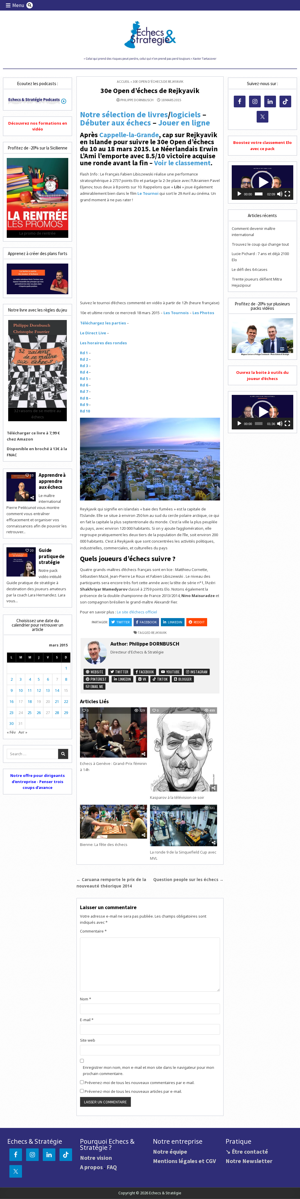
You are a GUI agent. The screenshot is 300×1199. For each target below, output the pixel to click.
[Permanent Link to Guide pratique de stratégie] (21, 562)
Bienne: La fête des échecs (103, 844)
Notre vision (96, 1157)
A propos (91, 1167)
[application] (262, 182)
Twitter (122, 622)
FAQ (112, 1167)
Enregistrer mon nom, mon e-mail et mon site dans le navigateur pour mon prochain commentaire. (148, 1070)
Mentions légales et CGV (184, 1160)
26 (39, 712)
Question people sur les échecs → (188, 879)
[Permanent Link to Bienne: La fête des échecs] (113, 822)
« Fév (11, 732)
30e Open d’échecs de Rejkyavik (150, 90)
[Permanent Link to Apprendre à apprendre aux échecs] (21, 486)
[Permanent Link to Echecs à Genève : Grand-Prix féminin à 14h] (113, 732)
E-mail (86, 1019)
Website (96, 671)
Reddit (199, 622)
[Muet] (280, 194)
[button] (262, 182)
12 (39, 690)
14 (57, 690)
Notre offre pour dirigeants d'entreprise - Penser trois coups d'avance (37, 781)
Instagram (198, 671)
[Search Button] (29, 5)
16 (11, 701)
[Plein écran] (287, 194)
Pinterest (98, 679)
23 (11, 712)
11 (30, 690)
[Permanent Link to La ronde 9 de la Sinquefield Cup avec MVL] (183, 825)
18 (30, 701)
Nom (85, 999)
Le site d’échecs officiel (137, 612)
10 (20, 690)
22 (66, 701)
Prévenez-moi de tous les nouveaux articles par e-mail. (133, 1091)
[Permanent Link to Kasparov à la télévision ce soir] (183, 749)
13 (48, 690)
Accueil (123, 81)
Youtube (173, 671)
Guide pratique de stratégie (51, 556)
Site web (87, 1040)
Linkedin (175, 622)
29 (66, 712)
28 (57, 712)
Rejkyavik (159, 632)
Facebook (148, 622)
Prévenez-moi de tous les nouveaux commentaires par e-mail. (140, 1082)
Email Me (96, 686)
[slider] (258, 193)
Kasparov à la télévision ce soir (177, 797)
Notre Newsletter (249, 1160)
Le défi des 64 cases (249, 269)
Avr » (22, 732)
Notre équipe (170, 1151)
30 (11, 723)
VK (144, 679)
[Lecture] (239, 194)
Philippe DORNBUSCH (137, 100)
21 (57, 701)
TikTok (162, 679)
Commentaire (93, 931)
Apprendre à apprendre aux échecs (52, 481)
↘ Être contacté (247, 1151)
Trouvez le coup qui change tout (260, 244)
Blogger (185, 679)
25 (30, 712)
